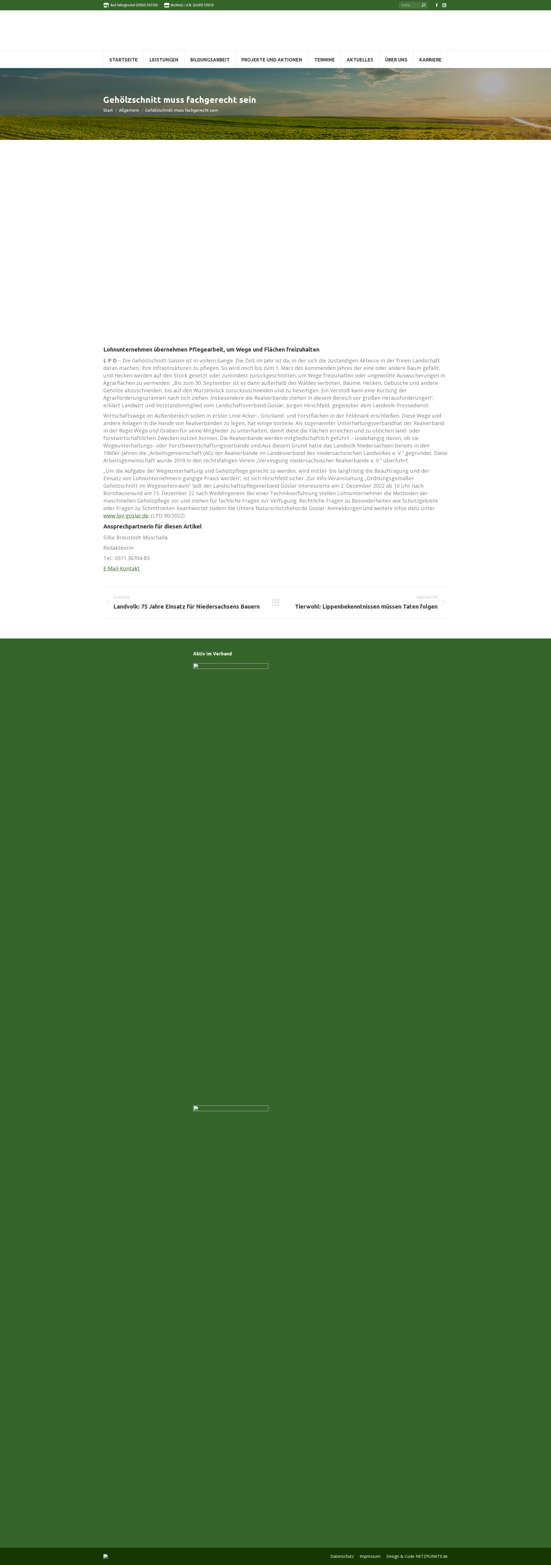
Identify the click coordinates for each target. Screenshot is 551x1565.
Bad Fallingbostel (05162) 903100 (134, 5)
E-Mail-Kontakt (121, 568)
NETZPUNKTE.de (432, 1556)
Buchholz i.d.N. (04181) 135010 (192, 5)
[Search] (423, 5)
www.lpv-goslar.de (125, 515)
